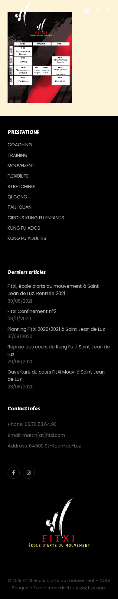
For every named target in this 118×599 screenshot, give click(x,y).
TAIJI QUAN (19, 207)
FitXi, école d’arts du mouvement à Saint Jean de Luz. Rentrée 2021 (53, 290)
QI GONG (17, 197)
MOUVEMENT (21, 165)
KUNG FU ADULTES (27, 238)
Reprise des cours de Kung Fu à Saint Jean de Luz (59, 350)
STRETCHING (21, 186)
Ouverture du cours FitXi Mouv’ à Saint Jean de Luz (56, 375)
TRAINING (18, 155)
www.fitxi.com (91, 588)
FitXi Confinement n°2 (32, 311)
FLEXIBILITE (18, 176)
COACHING (20, 144)
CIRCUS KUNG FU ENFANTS (36, 218)
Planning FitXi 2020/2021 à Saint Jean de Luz (56, 329)
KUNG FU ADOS (24, 228)
